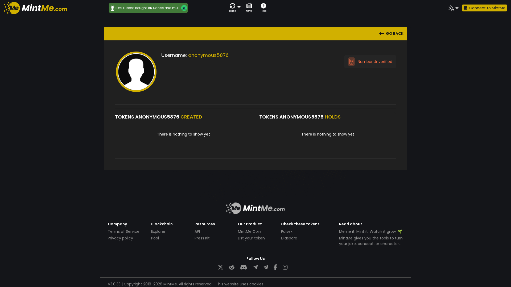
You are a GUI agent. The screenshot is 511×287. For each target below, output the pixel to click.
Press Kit (202, 238)
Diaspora (289, 238)
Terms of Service (123, 231)
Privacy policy (120, 238)
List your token (251, 238)
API (197, 231)
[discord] (243, 267)
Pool (155, 238)
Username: (174, 55)
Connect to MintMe (487, 8)
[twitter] (220, 267)
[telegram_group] (255, 267)
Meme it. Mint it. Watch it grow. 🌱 (370, 231)
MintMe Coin (249, 231)
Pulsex (286, 231)
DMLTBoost (123, 8)
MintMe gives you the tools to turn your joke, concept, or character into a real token (371, 243)
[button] (233, 7)
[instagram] (285, 267)
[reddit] (231, 267)
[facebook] (275, 267)
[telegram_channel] (265, 267)
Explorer (158, 231)
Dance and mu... (165, 8)
